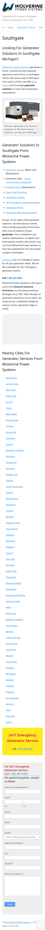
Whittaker (11, 673)
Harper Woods (13, 637)
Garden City (12, 474)
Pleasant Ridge (13, 583)
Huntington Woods (15, 595)
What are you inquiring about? (16, 787)
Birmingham (12, 698)
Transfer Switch (13, 187)
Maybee (10, 679)
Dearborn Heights (15, 450)
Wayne (9, 480)
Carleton (10, 534)
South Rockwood (14, 486)
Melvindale (11, 414)
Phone (8, 812)
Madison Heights (14, 619)
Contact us (7, 259)
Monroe (10, 704)
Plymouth (11, 577)
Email (7, 822)
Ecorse (9, 402)
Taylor (9, 408)
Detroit (9, 492)
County (8, 833)
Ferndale (10, 565)
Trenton (10, 426)
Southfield (11, 589)
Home (10, 27)
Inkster (9, 444)
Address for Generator (14, 843)
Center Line (11, 643)
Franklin (10, 686)
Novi (8, 710)
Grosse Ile (11, 432)
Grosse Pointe (13, 601)
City (7, 853)
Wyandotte (11, 377)
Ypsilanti (10, 667)
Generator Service (26, 27)
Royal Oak (11, 613)
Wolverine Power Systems (15, 67)
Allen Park (11, 396)
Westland (10, 504)
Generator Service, (15, 169)
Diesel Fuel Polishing (16, 192)
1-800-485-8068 (14, 277)
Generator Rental (14, 207)
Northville (11, 649)
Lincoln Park (12, 383)
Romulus (10, 468)
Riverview (10, 390)
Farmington (12, 625)
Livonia (9, 510)
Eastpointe (11, 661)
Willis (8, 607)
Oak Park (10, 559)
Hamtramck (12, 528)
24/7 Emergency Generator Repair (23, 202)
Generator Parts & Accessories (21, 212)
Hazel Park (11, 571)
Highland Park (13, 522)
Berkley (9, 631)
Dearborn (10, 438)
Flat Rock (10, 456)
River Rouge (12, 420)
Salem (9, 722)
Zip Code (9, 864)
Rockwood (11, 462)
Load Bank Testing (15, 197)
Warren (9, 655)
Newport (10, 547)
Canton (9, 553)
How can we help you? (14, 874)
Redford (10, 516)
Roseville (10, 716)
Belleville (10, 541)
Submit (10, 904)
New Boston (12, 498)
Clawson (10, 692)
